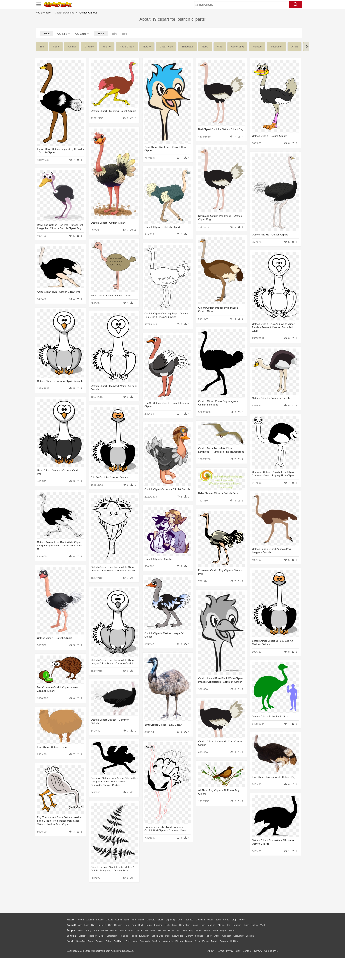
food (56, 46)
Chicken (118, 925)
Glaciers (151, 919)
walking (162, 930)
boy (191, 930)
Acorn (81, 919)
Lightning (170, 919)
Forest (242, 919)
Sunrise (189, 919)
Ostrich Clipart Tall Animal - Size (270, 716)
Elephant (158, 925)
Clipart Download (64, 12)
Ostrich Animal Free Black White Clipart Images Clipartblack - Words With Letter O (59, 546)
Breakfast (81, 941)
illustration (276, 46)
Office (217, 936)
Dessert (99, 941)
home (171, 930)
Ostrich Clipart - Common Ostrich (271, 398)
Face (215, 930)
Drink (108, 941)
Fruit (128, 941)
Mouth (207, 930)
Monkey (211, 925)
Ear (146, 930)
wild (219, 46)
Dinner (188, 941)
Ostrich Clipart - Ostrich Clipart (269, 135)
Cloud (226, 919)
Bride (96, 930)
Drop (234, 919)
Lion (203, 925)
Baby (88, 930)
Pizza (197, 941)
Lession (250, 936)
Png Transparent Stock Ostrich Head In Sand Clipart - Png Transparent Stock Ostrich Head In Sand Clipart (59, 821)
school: (71, 935)
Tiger (246, 925)
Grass (160, 919)
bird (42, 46)
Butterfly (102, 925)
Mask (81, 930)
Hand (231, 930)
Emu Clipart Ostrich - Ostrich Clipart (111, 295)
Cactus (109, 919)
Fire (134, 919)
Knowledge (177, 936)
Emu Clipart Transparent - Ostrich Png (273, 777)
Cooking (224, 941)
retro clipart (127, 46)
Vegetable (168, 941)
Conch (118, 919)
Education (144, 936)
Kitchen (179, 941)
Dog (134, 925)
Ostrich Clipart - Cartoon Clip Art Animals (60, 381)
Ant (80, 925)
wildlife (107, 46)
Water (210, 919)
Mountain (200, 919)
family (104, 930)
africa (294, 46)
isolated (257, 46)
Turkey (254, 925)
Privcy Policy (233, 950)
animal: (71, 924)
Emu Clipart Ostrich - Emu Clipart (163, 724)
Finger (223, 930)
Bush (218, 919)
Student (82, 936)
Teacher (92, 936)
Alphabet (226, 936)
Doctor (138, 930)
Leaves (100, 919)
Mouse (221, 925)
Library (189, 936)
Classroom (112, 936)
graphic (89, 46)
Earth (127, 919)
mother (113, 930)
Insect (195, 925)
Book (101, 936)
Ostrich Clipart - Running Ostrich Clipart (113, 110)
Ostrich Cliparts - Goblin (158, 559)
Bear (86, 925)
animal (72, 46)
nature (147, 46)
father (199, 930)
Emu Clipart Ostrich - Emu (52, 747)
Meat (135, 941)
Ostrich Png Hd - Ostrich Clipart (270, 234)
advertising (237, 46)
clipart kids (166, 46)
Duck (140, 925)
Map (167, 936)
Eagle (149, 925)
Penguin (237, 925)
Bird (93, 925)
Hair (179, 930)
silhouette (187, 46)
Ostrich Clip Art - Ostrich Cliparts (162, 227)
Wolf (262, 925)
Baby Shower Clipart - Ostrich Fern (218, 493)
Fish (167, 925)
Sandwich (145, 941)
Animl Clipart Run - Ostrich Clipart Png (58, 291)
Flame (141, 919)
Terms (220, 950)
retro (205, 46)
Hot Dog (234, 941)
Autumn (90, 919)
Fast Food (118, 941)
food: (70, 941)
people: (71, 930)
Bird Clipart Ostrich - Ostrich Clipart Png (220, 129)
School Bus (157, 936)
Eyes (152, 930)
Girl (185, 930)
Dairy (90, 941)
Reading (124, 936)
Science (199, 936)
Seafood (156, 941)
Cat (110, 925)
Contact (247, 950)
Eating (205, 941)
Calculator (238, 936)
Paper (208, 936)
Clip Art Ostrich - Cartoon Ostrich (109, 477)
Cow (127, 925)
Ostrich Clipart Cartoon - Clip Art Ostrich (167, 489)
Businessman (126, 930)
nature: (70, 919)
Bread (214, 941)
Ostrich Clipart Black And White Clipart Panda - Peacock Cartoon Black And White (273, 327)
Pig (228, 925)
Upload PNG (271, 950)
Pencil (134, 936)
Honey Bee (184, 925)
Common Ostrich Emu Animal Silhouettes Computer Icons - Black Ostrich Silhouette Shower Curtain (114, 782)
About (211, 950)
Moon (180, 919)
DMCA (257, 950)
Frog (174, 925)
